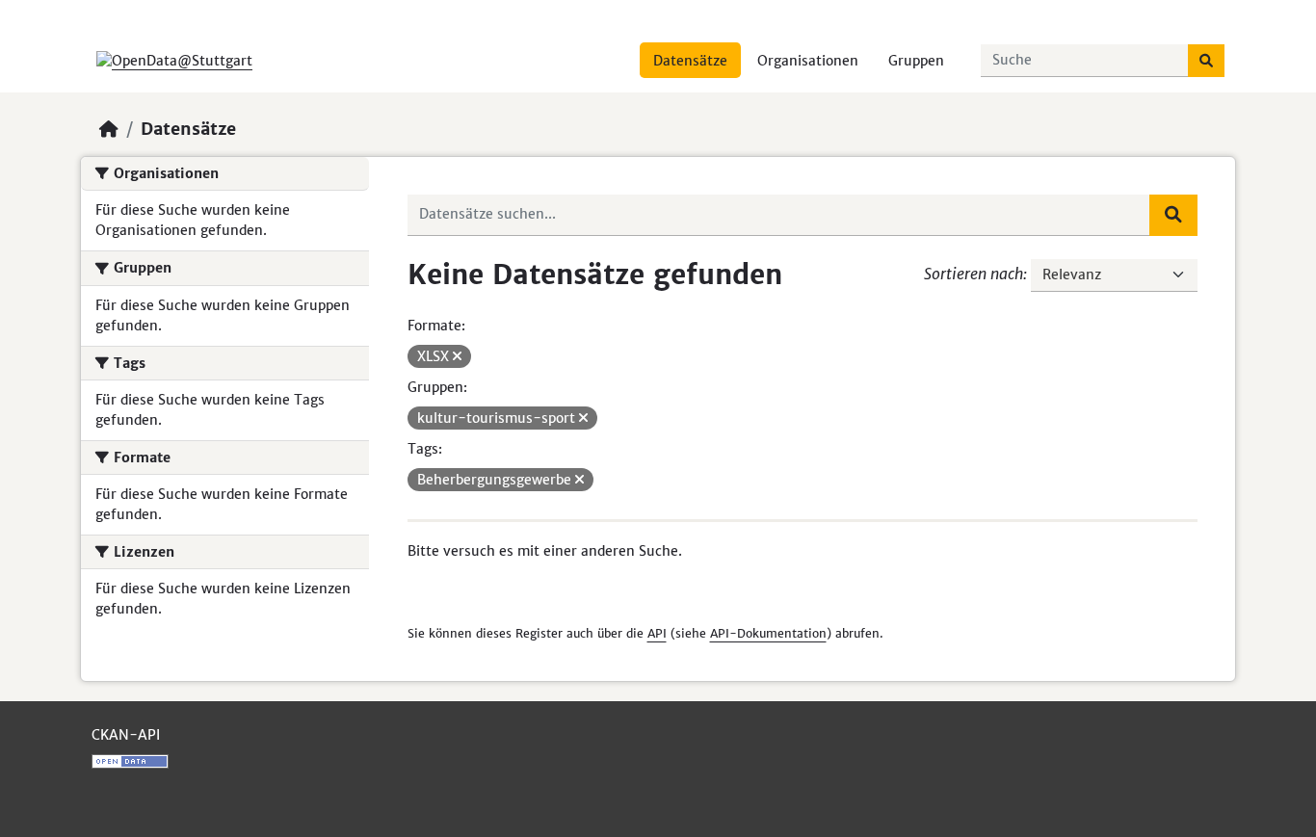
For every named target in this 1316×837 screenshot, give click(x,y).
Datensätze (690, 60)
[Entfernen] (457, 356)
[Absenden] (1206, 60)
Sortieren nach (973, 273)
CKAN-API (126, 735)
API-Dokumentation (768, 633)
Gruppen (916, 60)
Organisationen (807, 60)
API (657, 633)
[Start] (108, 129)
